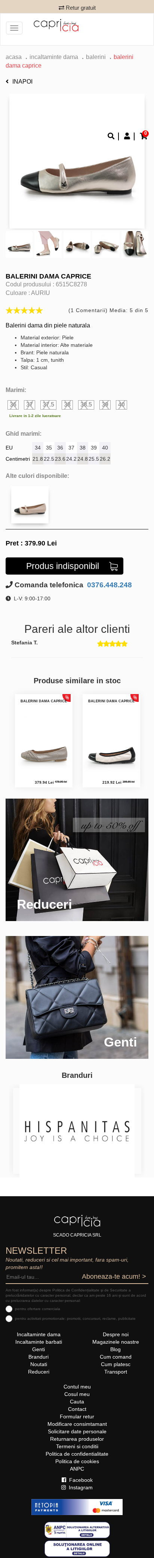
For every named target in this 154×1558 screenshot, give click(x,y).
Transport (115, 1372)
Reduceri (38, 1372)
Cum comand (116, 1357)
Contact (77, 1409)
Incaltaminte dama (54, 57)
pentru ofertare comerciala (37, 1309)
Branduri (38, 1357)
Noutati (38, 1364)
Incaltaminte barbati (38, 1342)
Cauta (77, 1402)
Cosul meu (77, 1394)
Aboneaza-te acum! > (114, 1276)
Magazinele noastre (115, 1342)
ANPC (77, 1469)
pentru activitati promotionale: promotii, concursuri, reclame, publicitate (75, 1318)
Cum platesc (115, 1364)
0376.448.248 (108, 585)
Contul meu (77, 1387)
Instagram (80, 1487)
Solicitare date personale (77, 1431)
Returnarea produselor (77, 1439)
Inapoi (22, 81)
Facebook (80, 1480)
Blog (115, 1349)
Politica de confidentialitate (77, 1454)
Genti (38, 1349)
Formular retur (77, 1416)
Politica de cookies (77, 1461)
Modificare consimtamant (77, 1424)
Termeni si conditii (77, 1446)
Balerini (96, 57)
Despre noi (116, 1334)
